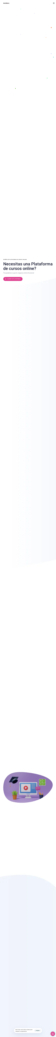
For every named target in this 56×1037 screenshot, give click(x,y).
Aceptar (38, 1030)
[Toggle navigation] (46, 3)
